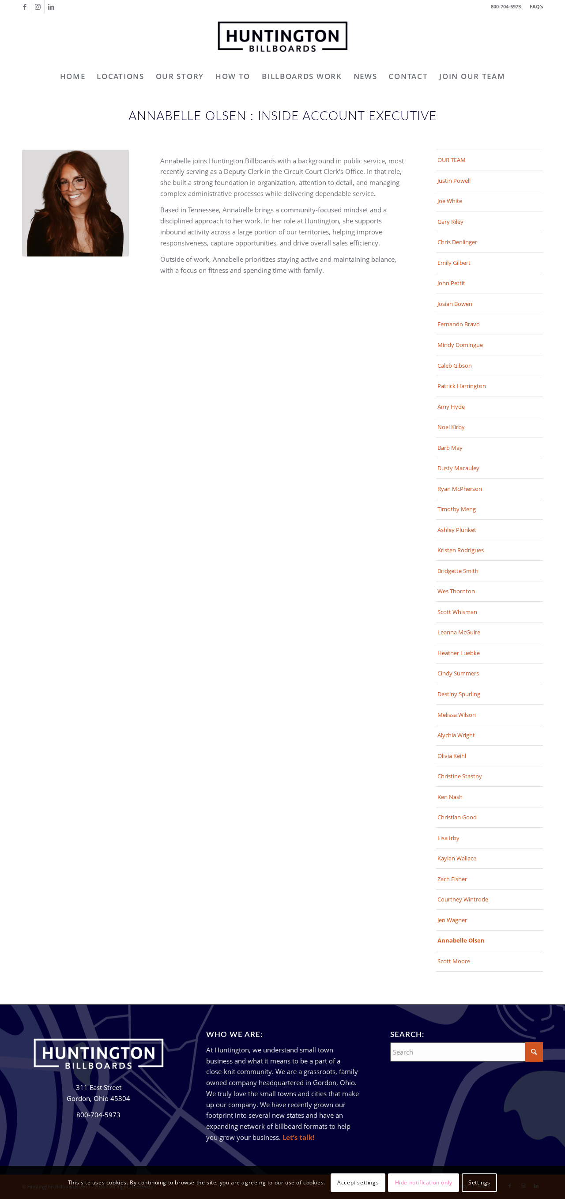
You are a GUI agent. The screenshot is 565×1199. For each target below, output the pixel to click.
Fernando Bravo (458, 324)
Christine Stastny (459, 776)
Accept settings (358, 1182)
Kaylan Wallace (456, 858)
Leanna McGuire (458, 632)
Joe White (449, 201)
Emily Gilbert (454, 263)
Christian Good (457, 817)
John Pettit (451, 283)
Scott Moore (453, 961)
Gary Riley (450, 222)
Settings (479, 1182)
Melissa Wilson (456, 715)
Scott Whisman (457, 612)
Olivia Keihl (451, 756)
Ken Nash (450, 797)
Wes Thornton (456, 591)
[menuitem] (534, 6)
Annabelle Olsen (461, 940)
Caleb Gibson (454, 366)
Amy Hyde (451, 407)
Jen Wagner (452, 920)
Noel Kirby (451, 427)
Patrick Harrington (461, 386)
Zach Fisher (452, 879)
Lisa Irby (448, 838)
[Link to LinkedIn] (51, 6)
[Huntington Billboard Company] (282, 39)
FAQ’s (536, 6)
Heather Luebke (458, 653)
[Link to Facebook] (24, 6)
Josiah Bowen (454, 304)
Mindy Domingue (460, 345)
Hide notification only (423, 1182)
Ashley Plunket (456, 530)
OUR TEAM (451, 160)
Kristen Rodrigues (460, 550)
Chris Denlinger (457, 242)
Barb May (450, 448)
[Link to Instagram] (37, 6)
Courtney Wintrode (462, 899)
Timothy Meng (456, 509)
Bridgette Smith (457, 571)
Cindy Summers (458, 673)
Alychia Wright (456, 735)
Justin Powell (454, 181)
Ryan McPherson (459, 489)
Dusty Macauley (458, 468)
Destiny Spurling (458, 694)
